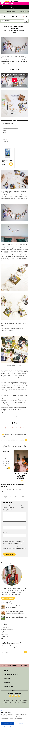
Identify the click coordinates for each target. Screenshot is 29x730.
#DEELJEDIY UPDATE (6, 453)
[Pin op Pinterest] (20, 427)
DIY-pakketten (5, 636)
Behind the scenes (6, 627)
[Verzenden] (26, 21)
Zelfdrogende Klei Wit (7, 161)
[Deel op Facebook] (9, 427)
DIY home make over (7, 629)
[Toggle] (2, 671)
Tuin (2, 638)
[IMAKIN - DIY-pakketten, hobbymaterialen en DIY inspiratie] (14, 16)
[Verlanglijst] (23, 16)
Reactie (5, 510)
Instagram (15, 330)
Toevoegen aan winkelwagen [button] (11, 164)
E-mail (4, 532)
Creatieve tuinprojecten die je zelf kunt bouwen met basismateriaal (16, 618)
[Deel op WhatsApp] (5, 427)
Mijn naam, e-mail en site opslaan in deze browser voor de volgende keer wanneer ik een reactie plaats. (14, 548)
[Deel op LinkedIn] (23, 427)
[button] (3, 16)
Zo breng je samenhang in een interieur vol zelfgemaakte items (15, 612)
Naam (4, 525)
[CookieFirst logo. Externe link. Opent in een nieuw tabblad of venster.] (1, 710)
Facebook (10, 330)
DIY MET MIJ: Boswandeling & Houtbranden (12, 440)
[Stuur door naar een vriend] (16, 427)
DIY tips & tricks (5, 632)
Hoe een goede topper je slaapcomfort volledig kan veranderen (21, 476)
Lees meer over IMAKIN (7, 598)
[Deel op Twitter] (12, 427)
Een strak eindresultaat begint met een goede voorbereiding (17, 606)
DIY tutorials (4, 634)
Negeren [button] (18, 8)
